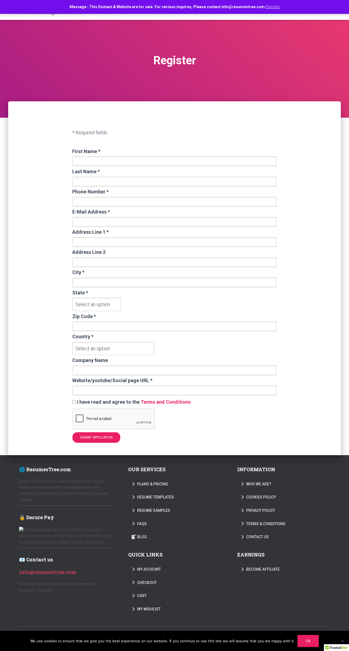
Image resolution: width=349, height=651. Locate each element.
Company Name (90, 360)
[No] (342, 641)
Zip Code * (84, 316)
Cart (142, 596)
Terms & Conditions (265, 524)
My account (149, 569)
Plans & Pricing (152, 484)
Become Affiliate (263, 569)
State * (80, 293)
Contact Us (257, 537)
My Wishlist (149, 609)
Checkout (147, 582)
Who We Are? (258, 484)
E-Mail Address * (91, 212)
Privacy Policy (260, 510)
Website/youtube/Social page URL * (112, 380)
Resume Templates (155, 497)
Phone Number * (90, 191)
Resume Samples (153, 510)
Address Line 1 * (90, 232)
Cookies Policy (261, 497)
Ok (308, 641)
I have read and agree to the (133, 402)
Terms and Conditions (166, 402)
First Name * (86, 151)
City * (78, 272)
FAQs (142, 524)
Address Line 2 (89, 252)
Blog (142, 537)
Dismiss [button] (273, 7)
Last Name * (86, 171)
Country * (83, 336)
